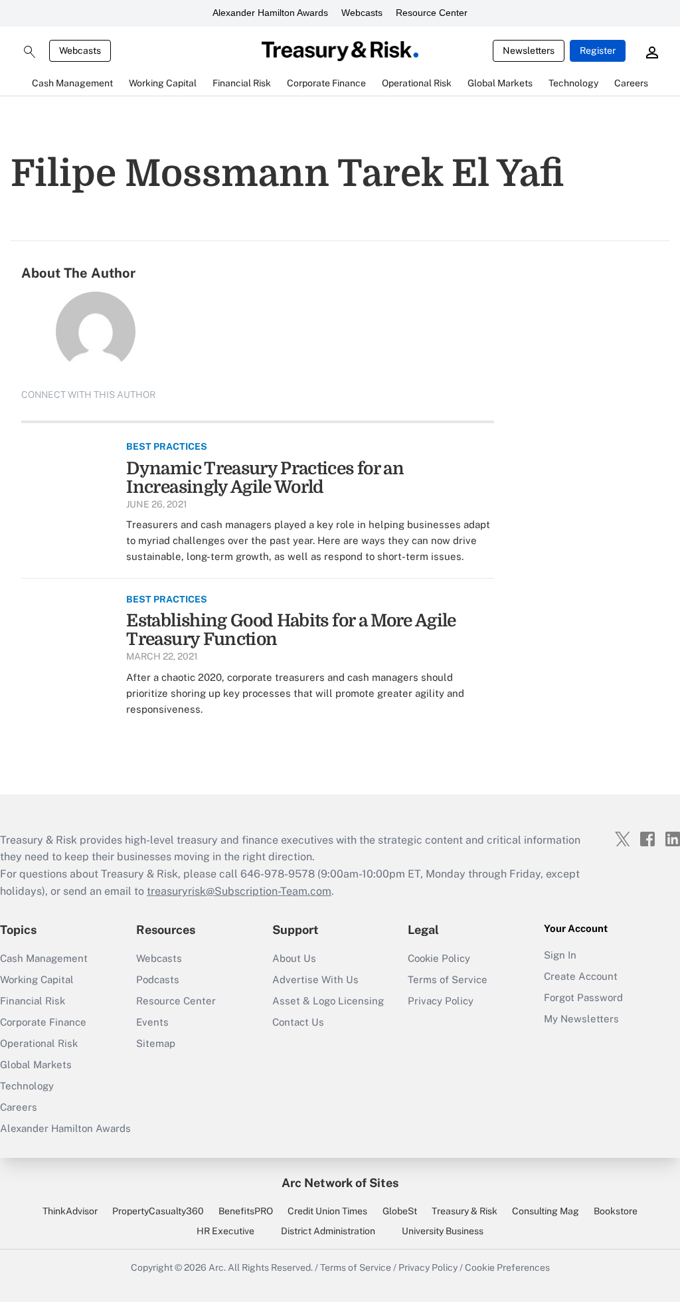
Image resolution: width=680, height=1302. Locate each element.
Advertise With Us (315, 979)
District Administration (328, 1231)
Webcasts (361, 12)
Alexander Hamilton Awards (270, 12)
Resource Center (432, 12)
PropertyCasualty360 (158, 1211)
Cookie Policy (439, 958)
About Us (294, 958)
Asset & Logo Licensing (328, 1000)
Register (598, 50)
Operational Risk (39, 1043)
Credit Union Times (327, 1211)
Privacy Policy (440, 1000)
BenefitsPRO (245, 1211)
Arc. (217, 1267)
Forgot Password (583, 997)
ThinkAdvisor (70, 1211)
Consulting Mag (545, 1211)
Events (152, 1022)
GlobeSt (399, 1211)
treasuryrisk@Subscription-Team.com (239, 891)
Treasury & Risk (464, 1211)
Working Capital (37, 979)
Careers (18, 1107)
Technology (27, 1085)
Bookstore (616, 1211)
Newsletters (528, 50)
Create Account (581, 976)
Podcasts (157, 979)
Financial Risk (32, 1000)
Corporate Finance (43, 1022)
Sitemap (155, 1043)
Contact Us (298, 1022)
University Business (442, 1231)
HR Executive (225, 1231)
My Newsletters (581, 1018)
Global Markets (36, 1064)
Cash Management (44, 958)
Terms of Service (447, 979)
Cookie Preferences (507, 1267)
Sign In (560, 955)
